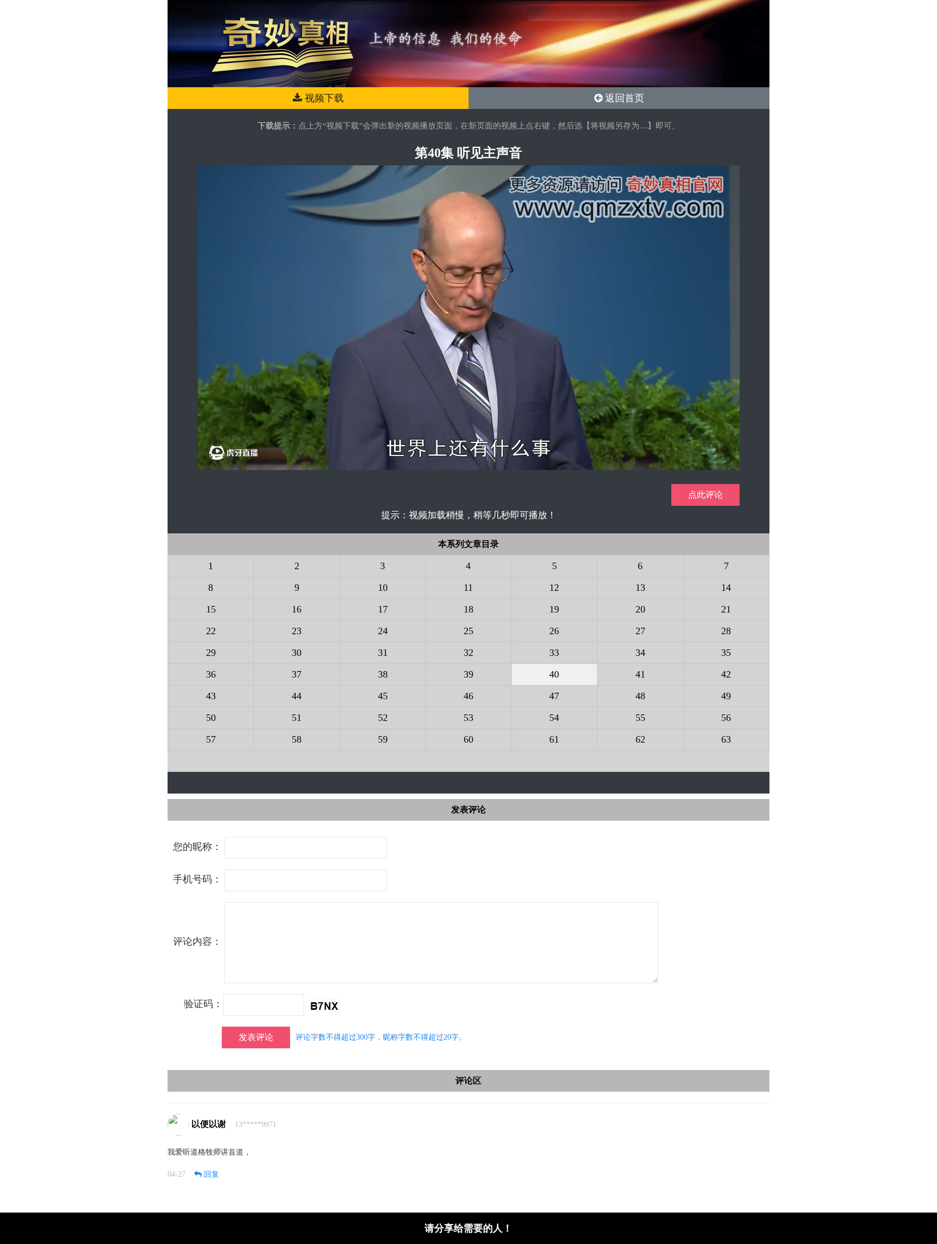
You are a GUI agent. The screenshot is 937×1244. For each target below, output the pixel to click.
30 (296, 652)
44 (296, 696)
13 (640, 587)
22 (211, 631)
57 (211, 739)
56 (726, 717)
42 (726, 674)
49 (726, 696)
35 (726, 652)
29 (211, 652)
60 (468, 739)
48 (640, 696)
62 (640, 739)
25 (468, 631)
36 (211, 674)
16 (296, 609)
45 (383, 696)
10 (383, 587)
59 (383, 739)
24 (383, 631)
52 (383, 717)
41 (640, 674)
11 (468, 587)
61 (554, 739)
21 (726, 609)
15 (211, 609)
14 (726, 587)
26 (554, 631)
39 (468, 674)
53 (468, 717)
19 (554, 609)
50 (211, 717)
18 (468, 609)
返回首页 (623, 98)
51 (296, 717)
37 (296, 674)
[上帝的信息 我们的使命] (468, 42)
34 (640, 652)
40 (554, 674)
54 (554, 717)
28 (726, 631)
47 (554, 696)
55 (640, 717)
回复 (210, 1174)
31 (383, 652)
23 (296, 631)
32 (468, 652)
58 (296, 739)
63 (726, 739)
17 (383, 609)
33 (554, 652)
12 (554, 587)
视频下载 (323, 98)
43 (211, 696)
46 (468, 696)
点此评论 (705, 494)
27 (640, 631)
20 (640, 609)
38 (383, 674)
